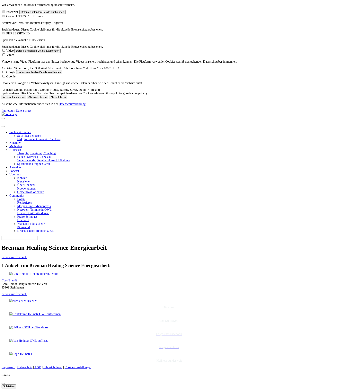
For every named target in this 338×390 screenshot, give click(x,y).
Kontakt (22, 178)
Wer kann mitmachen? (31, 223)
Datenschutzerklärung (72, 104)
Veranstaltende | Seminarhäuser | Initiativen (43, 160)
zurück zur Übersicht (14, 257)
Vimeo (10, 55)
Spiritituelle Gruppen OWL (34, 163)
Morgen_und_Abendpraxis (34, 206)
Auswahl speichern (13, 97)
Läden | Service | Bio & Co (34, 156)
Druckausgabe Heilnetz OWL (35, 230)
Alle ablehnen (58, 97)
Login (21, 199)
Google (10, 72)
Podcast (14, 171)
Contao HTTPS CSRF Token (24, 16)
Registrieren (24, 202)
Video (10, 50)
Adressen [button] (15, 149)
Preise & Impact (27, 216)
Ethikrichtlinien (52, 367)
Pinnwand (23, 227)
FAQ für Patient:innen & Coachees (38, 139)
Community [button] (16, 195)
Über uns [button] (15, 174)
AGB (37, 367)
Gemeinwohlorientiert (30, 192)
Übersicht (23, 220)
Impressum (8, 110)
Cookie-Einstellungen (78, 367)
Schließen (8, 386)
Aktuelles (15, 167)
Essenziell (12, 11)
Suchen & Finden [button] (20, 132)
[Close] (3, 126)
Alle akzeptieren (37, 97)
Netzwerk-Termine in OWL (34, 209)
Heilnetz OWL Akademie (33, 213)
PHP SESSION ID (18, 33)
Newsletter (24, 181)
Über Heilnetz (26, 185)
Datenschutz (23, 110)
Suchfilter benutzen (29, 135)
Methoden (15, 146)
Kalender (15, 142)
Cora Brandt (9, 280)
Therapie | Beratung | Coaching (36, 153)
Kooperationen (26, 188)
